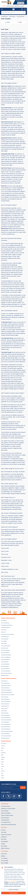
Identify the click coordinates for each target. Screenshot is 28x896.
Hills (2, 750)
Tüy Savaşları (4, 858)
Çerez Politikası (4, 810)
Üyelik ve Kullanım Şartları (7, 815)
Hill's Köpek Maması (5, 733)
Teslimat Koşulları (5, 820)
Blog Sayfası (4, 846)
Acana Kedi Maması (5, 664)
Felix (2, 773)
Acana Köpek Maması (5, 729)
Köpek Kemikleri (4, 697)
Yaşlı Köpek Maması (5, 687)
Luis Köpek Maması (5, 722)
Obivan (2, 766)
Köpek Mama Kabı (5, 706)
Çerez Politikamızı (12, 881)
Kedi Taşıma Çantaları (5, 645)
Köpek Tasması (4, 708)
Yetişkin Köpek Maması (6, 685)
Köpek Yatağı (4, 710)
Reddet (6, 883)
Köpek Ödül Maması (5, 699)
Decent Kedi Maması (5, 650)
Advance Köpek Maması (6, 719)
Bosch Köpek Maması (5, 715)
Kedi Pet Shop (12, 16)
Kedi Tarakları (4, 643)
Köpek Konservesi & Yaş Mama (7, 694)
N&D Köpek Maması (5, 738)
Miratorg (3, 757)
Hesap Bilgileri (4, 841)
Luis (2, 768)
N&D (2, 755)
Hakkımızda (4, 836)
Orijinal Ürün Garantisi (6, 834)
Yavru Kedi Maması (5, 622)
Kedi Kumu (3, 632)
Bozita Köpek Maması (5, 726)
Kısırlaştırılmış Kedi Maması (6, 625)
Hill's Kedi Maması (5, 666)
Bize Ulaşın (3, 839)
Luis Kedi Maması (5, 661)
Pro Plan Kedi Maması (5, 670)
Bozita (2, 748)
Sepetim (3, 843)
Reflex (2, 759)
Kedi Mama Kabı (4, 648)
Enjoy (2, 764)
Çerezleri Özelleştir (13, 889)
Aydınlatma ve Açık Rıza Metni (8, 808)
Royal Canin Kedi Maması (6, 673)
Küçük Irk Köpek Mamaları (6, 692)
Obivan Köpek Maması (6, 724)
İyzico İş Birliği (4, 862)
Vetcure (2, 771)
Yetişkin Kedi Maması (5, 627)
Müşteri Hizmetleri (5, 848)
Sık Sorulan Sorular (5, 806)
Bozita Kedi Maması (5, 668)
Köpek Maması (4, 680)
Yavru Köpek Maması (5, 683)
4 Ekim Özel (4, 853)
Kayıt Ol (23, 787)
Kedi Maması (4, 620)
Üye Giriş (3, 830)
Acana (2, 761)
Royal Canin (3, 743)
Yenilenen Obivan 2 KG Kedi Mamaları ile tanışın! (13, 6)
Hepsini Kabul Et (13, 893)
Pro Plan (3, 745)
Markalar (3, 856)
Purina (2, 775)
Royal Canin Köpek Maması (7, 731)
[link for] (13, 2)
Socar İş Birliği (4, 860)
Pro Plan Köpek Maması (6, 735)
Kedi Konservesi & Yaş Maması (7, 634)
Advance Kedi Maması (6, 657)
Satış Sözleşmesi (5, 817)
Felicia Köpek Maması (5, 717)
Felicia (2, 777)
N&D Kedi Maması (5, 675)
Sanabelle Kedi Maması (6, 654)
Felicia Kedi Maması (5, 652)
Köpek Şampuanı (4, 713)
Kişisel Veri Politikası (6, 813)
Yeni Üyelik (3, 832)
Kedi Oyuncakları (20, 16)
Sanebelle (3, 752)
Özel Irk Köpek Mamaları (6, 690)
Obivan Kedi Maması (5, 659)
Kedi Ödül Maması (5, 636)
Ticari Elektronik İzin (6, 822)
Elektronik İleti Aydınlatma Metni (8, 824)
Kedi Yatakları (4, 641)
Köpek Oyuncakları (5, 703)
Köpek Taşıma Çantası (6, 701)
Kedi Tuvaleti (4, 629)
